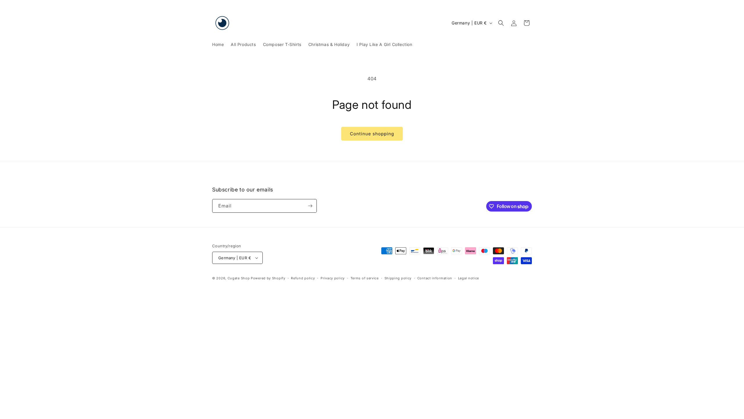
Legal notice (468, 278)
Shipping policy (398, 278)
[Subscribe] (310, 206)
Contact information (434, 278)
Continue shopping (372, 133)
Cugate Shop (239, 278)
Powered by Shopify (268, 278)
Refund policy (303, 278)
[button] (501, 23)
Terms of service (364, 278)
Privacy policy (333, 278)
